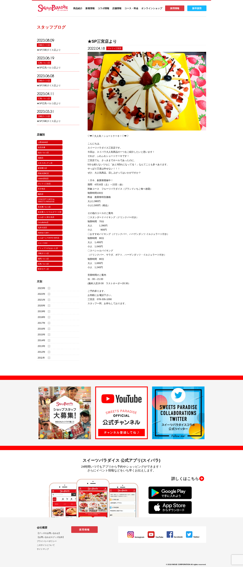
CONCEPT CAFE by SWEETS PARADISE (46, 200)
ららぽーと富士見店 (46, 217)
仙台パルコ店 (43, 153)
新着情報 (90, 8)
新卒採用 (197, 8)
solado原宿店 (43, 179)
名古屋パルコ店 (44, 207)
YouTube (159, 537)
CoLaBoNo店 (43, 222)
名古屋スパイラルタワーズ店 (49, 212)
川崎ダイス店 (44, 45)
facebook (178, 537)
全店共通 (41, 147)
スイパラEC (43, 243)
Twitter (196, 537)
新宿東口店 (42, 168)
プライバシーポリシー (47, 541)
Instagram (139, 537)
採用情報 (174, 8)
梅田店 (40, 194)
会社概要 (42, 527)
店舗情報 (117, 8)
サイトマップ (43, 549)
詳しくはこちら (185, 478)
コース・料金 (131, 8)
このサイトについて (46, 545)
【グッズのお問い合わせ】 (49, 533)
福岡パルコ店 (43, 259)
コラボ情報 (103, 8)
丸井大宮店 (42, 228)
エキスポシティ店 (45, 163)
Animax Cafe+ (43, 233)
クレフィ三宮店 (44, 184)
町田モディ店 (43, 269)
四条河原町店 (43, 173)
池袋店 (40, 158)
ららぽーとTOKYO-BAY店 (48, 238)
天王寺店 (41, 189)
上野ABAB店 (43, 142)
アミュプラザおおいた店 (48, 248)
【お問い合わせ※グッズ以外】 (51, 537)
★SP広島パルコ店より (49, 67)
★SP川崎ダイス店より (49, 50)
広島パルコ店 (44, 63)
